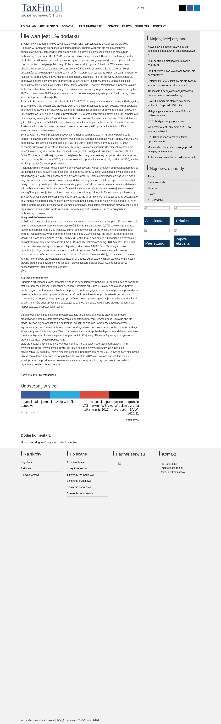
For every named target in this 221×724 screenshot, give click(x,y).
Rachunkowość (90, 26)
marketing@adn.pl (172, 468)
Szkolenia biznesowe (79, 480)
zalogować (39, 442)
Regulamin (27, 462)
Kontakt (159, 26)
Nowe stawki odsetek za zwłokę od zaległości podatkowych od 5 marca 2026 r (171, 50)
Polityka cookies (30, 474)
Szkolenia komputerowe (80, 474)
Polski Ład (28, 26)
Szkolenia (142, 26)
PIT (35, 375)
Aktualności (48, 26)
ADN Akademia (76, 462)
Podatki (67, 26)
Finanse (113, 26)
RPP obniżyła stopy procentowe (166, 121)
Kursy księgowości (77, 468)
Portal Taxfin (85, 720)
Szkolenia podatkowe (79, 487)
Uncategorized (47, 375)
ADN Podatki (155, 200)
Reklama (26, 468)
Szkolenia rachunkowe (80, 493)
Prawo (127, 26)
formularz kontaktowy (173, 472)
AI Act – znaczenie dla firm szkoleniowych (172, 157)
